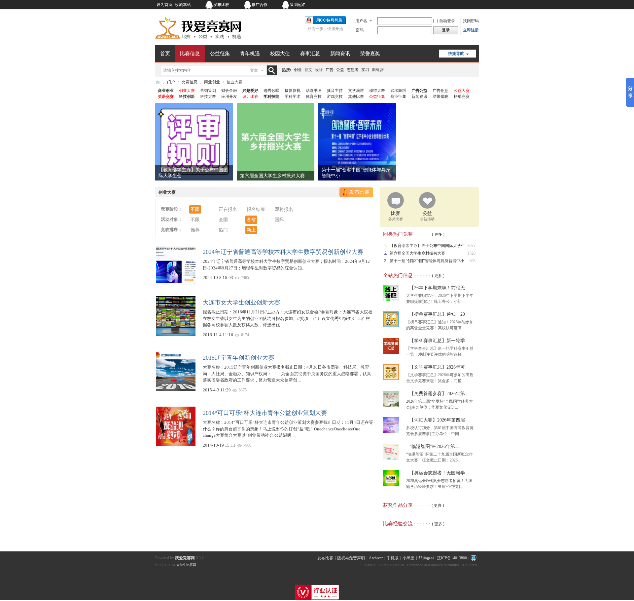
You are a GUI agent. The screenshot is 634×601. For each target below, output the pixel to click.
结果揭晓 (440, 96)
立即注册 (471, 30)
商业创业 (212, 82)
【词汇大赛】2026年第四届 (437, 420)
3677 (472, 245)
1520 (472, 253)
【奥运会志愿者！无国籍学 (437, 472)
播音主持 (335, 90)
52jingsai (426, 558)
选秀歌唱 (271, 90)
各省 (251, 219)
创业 (298, 69)
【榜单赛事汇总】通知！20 (437, 314)
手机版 (393, 558)
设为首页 (164, 4)
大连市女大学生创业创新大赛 (241, 302)
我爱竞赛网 (157, 82)
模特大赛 (377, 90)
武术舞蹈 (398, 90)
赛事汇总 (310, 53)
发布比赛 (221, 4)
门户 (171, 82)
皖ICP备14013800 (452, 558)
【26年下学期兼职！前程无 (437, 287)
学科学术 (292, 96)
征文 (308, 69)
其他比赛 (356, 96)
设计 (319, 69)
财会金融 (229, 90)
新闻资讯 (340, 53)
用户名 (361, 21)
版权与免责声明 (351, 558)
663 (473, 261)
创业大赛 (187, 90)
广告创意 (440, 90)
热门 (223, 229)
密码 (360, 30)
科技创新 (187, 96)
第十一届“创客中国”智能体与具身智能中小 (427, 261)
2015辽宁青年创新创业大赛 (238, 357)
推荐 (195, 229)
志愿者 (353, 69)
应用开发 (229, 96)
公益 (340, 69)
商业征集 (398, 96)
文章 (254, 70)
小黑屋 (408, 558)
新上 (251, 229)
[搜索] (273, 70)
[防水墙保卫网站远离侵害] (473, 558)
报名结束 (256, 209)
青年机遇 (250, 53)
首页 (165, 53)
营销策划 (208, 90)
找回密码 (471, 21)
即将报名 (284, 209)
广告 (330, 69)
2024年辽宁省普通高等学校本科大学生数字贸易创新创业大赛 (283, 252)
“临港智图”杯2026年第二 (434, 446)
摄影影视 (292, 90)
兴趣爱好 (250, 90)
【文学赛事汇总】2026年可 (437, 367)
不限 (195, 209)
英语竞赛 (166, 96)
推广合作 (259, 4)
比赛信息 (190, 53)
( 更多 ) (438, 234)
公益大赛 (462, 90)
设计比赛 (250, 96)
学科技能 (271, 96)
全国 (223, 219)
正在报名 (228, 209)
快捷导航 (456, 53)
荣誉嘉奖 (370, 53)
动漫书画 (314, 90)
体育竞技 (314, 96)
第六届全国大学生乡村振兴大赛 (272, 175)
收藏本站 (183, 4)
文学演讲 (356, 90)
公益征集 (220, 53)
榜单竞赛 (462, 96)
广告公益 (419, 90)
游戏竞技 (335, 96)
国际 (279, 219)
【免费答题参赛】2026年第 (437, 393)
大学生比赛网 (186, 565)
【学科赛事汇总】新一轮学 (437, 340)
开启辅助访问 (437, 5)
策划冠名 (298, 4)
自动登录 (447, 21)
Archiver (376, 558)
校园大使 (280, 53)
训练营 (378, 69)
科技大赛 (208, 96)
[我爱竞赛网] (198, 41)
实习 (365, 69)
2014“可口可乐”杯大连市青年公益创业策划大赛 (265, 413)
